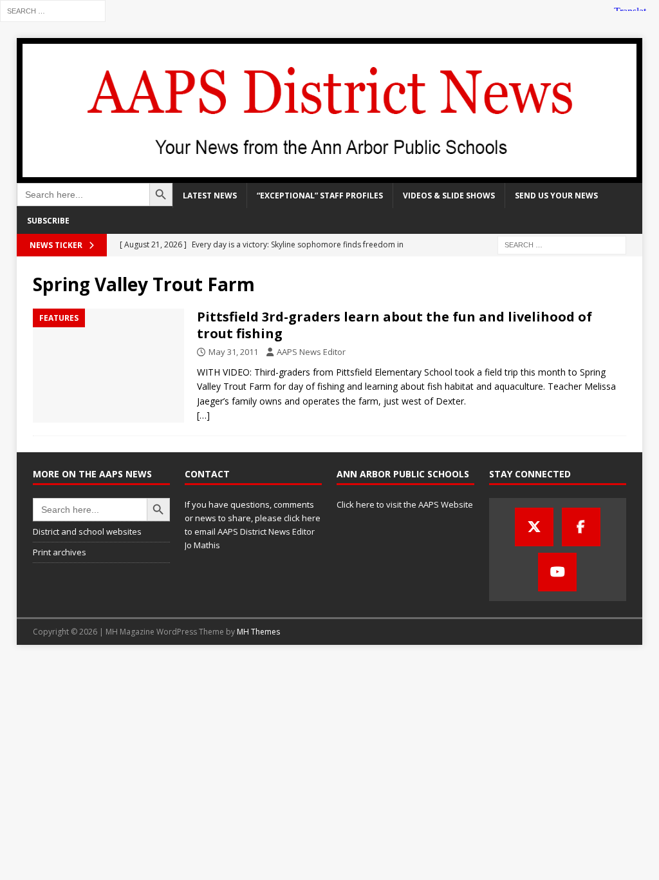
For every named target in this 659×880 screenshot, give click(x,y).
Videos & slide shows (449, 195)
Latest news (210, 195)
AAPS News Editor (311, 352)
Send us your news (556, 195)
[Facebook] (581, 527)
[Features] (108, 366)
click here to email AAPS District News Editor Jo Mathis (252, 531)
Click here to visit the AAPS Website (405, 504)
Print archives (59, 552)
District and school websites (87, 531)
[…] (203, 415)
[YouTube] (557, 572)
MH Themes (258, 631)
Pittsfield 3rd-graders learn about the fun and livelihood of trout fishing (394, 325)
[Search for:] (53, 10)
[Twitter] (534, 527)
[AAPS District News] (330, 175)
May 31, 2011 (233, 352)
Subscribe (48, 220)
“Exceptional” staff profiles (320, 195)
